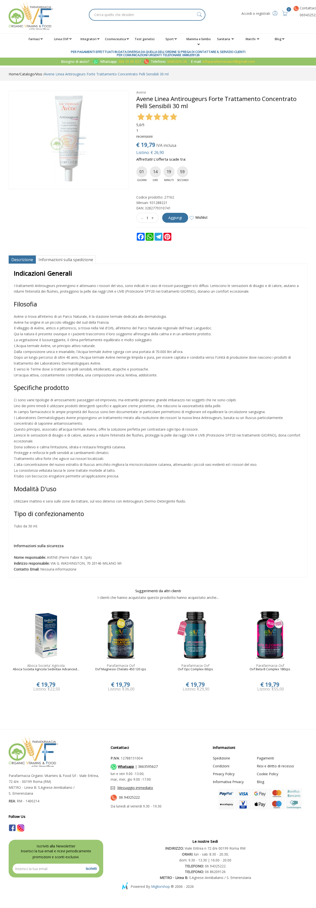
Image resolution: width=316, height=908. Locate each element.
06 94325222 (129, 797)
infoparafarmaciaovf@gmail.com (228, 61)
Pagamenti (265, 758)
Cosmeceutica (115, 39)
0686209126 (177, 61)
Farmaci (34, 39)
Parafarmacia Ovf (121, 665)
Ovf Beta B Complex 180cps (270, 669)
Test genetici (145, 39)
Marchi (251, 39)
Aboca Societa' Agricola (46, 665)
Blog (278, 39)
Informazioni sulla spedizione (66, 259)
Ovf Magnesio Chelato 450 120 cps (120, 669)
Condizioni (221, 766)
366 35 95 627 (130, 61)
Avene (141, 92)
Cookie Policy (267, 774)
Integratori (88, 39)
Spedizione (221, 758)
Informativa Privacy (228, 781)
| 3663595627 (138, 766)
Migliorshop (160, 886)
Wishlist (201, 217)
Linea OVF (61, 39)
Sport (169, 39)
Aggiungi (175, 217)
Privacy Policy (224, 774)
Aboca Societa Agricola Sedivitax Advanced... (46, 669)
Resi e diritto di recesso (275, 766)
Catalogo (27, 74)
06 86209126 (205, 871)
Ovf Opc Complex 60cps (195, 669)
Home (14, 74)
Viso (39, 74)
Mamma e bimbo (198, 39)
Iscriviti (91, 868)
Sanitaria (224, 39)
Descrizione (22, 259)
